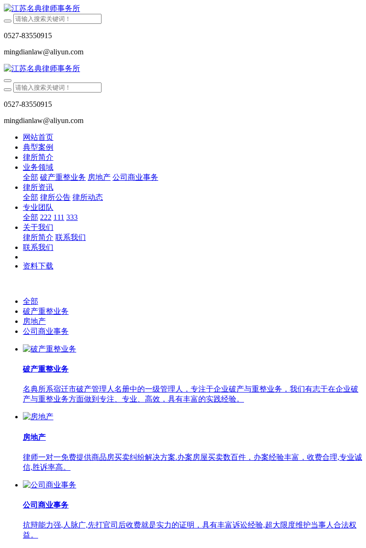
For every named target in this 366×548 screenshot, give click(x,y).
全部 (30, 177)
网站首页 (38, 137)
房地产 (34, 321)
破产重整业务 (46, 311)
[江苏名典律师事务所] (183, 9)
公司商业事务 (46, 331)
